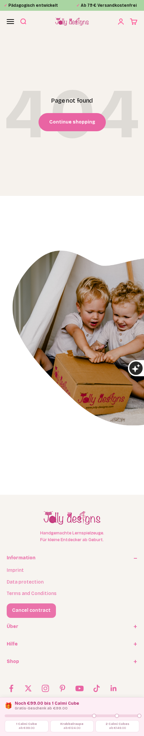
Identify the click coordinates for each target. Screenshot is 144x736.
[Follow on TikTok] (96, 688)
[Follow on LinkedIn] (113, 688)
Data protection (25, 582)
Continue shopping (72, 122)
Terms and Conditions (32, 593)
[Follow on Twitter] (28, 688)
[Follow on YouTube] (79, 688)
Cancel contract (31, 610)
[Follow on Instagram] (45, 688)
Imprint (15, 570)
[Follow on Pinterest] (62, 688)
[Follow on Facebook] (11, 688)
